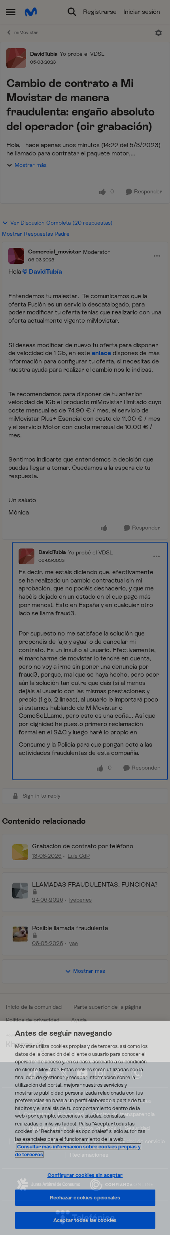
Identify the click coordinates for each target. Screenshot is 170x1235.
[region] (85, 1128)
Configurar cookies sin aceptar (85, 1175)
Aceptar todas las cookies (85, 1220)
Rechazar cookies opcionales (85, 1198)
